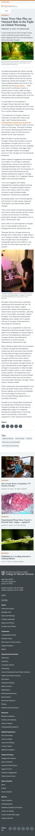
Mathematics (5, 690)
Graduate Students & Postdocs (11, 807)
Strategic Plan (6, 612)
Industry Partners (7, 818)
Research (5, 15)
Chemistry (4, 661)
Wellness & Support (8, 750)
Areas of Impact (6, 723)
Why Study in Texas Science (11, 642)
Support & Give (6, 769)
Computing (5, 668)
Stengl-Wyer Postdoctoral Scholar (16, 122)
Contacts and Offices (8, 626)
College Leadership (8, 619)
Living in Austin (6, 746)
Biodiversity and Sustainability (11, 442)
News (6, 10)
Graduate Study (6, 638)
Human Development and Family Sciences (15, 672)
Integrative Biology (7, 438)
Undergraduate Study (8, 635)
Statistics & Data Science (9, 708)
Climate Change (19, 438)
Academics (5, 631)
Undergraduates (6, 804)
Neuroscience (6, 697)
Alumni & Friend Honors (9, 765)
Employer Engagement (9, 772)
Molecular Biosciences (9, 693)
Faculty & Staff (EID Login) (10, 815)
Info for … (4, 797)
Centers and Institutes (8, 720)
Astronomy (5, 658)
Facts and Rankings (8, 616)
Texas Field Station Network (10, 446)
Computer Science (7, 665)
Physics (4, 704)
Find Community (7, 735)
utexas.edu (5, 2)
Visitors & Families (7, 811)
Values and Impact (7, 608)
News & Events (6, 781)
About (3, 605)
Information (5, 679)
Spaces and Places (7, 623)
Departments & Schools (9, 654)
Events (3, 788)
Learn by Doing (6, 739)
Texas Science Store (8, 776)
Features (4, 480)
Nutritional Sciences (8, 700)
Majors (3, 649)
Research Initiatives (8, 716)
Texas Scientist (6, 792)
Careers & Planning (7, 742)
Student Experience (8, 732)
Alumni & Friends (7, 755)
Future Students (6, 800)
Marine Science (6, 686)
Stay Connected (6, 762)
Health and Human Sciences (10, 675)
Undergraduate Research (9, 727)
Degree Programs (7, 646)
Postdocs (29, 438)
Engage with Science (8, 758)
